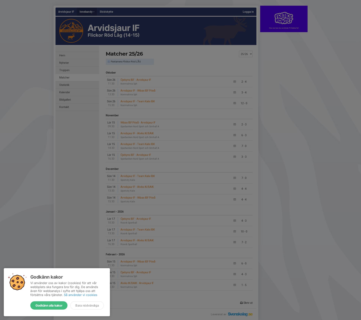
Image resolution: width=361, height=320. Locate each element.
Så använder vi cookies (80, 295)
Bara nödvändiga (87, 305)
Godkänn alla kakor (48, 305)
